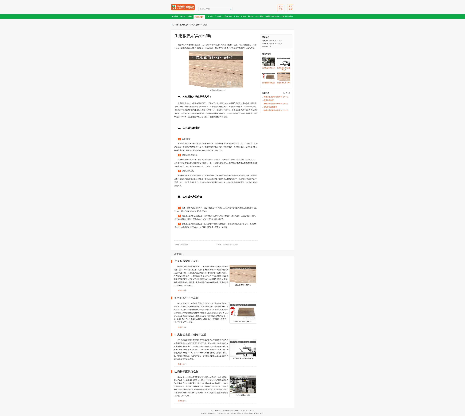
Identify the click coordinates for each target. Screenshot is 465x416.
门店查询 (252, 410)
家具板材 (291, 7)
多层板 (190, 16)
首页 (212, 410)
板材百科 (175, 25)
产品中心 (236, 410)
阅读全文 (181, 290)
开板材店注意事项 (270, 107)
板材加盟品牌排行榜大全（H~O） (276, 110)
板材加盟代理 (227, 410)
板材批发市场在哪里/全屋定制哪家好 (279, 16)
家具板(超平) (199, 17)
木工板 (243, 16)
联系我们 (218, 410)
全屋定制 (209, 16)
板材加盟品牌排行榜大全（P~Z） (276, 103)
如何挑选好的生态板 (230, 244)
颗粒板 (250, 16)
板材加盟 (175, 16)
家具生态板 (194, 25)
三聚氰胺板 (228, 16)
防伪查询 (244, 410)
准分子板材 (259, 16)
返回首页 (281, 7)
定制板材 (218, 16)
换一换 (288, 93)
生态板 (183, 16)
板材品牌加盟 (269, 100)
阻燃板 (236, 16)
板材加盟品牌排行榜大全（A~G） (276, 97)
